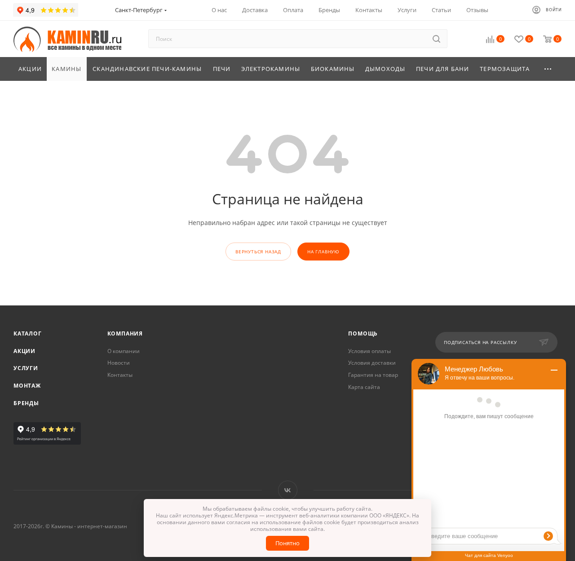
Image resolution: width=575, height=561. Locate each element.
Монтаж (27, 385)
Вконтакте (287, 490)
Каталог (27, 333)
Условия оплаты (369, 351)
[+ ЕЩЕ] (548, 69)
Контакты (120, 375)
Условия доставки (372, 363)
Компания (125, 333)
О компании (123, 351)
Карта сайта (364, 387)
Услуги (25, 368)
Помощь (363, 333)
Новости (118, 363)
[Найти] (436, 38)
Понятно (287, 543)
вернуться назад (258, 251)
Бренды (26, 403)
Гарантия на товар (373, 375)
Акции (24, 351)
